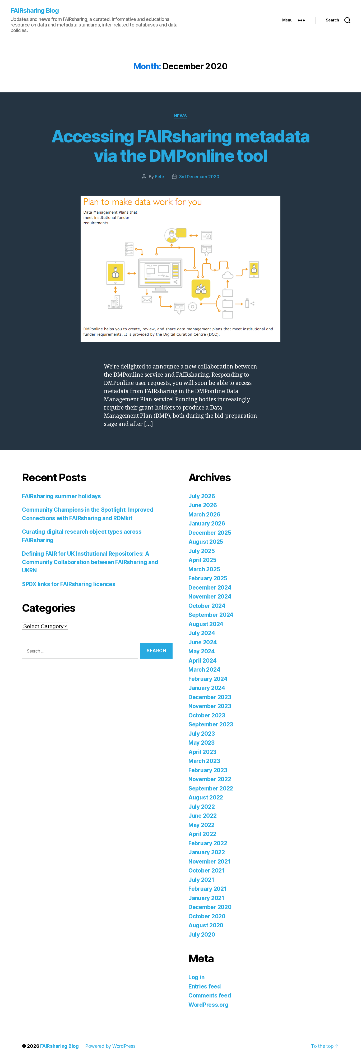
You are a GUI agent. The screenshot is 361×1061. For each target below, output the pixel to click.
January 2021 (206, 898)
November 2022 (209, 779)
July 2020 (201, 934)
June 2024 (202, 642)
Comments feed (209, 995)
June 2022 (202, 815)
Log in (196, 977)
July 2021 (201, 879)
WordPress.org (208, 1004)
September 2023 (210, 724)
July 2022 (201, 806)
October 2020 (206, 916)
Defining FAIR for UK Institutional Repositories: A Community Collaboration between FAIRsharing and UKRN (90, 562)
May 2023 (201, 742)
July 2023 (201, 733)
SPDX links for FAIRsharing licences (68, 584)
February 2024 (208, 679)
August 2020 (205, 925)
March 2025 (204, 569)
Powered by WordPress (110, 1046)
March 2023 (204, 761)
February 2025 (207, 578)
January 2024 (206, 688)
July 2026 (201, 496)
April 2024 (202, 660)
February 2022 (207, 843)
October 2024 (206, 606)
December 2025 (209, 532)
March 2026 (204, 514)
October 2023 (206, 715)
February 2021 (207, 888)
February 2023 (207, 770)
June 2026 (202, 505)
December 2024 (210, 587)
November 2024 (210, 596)
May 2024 (201, 651)
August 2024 (205, 624)
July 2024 (201, 633)
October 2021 (206, 870)
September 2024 (210, 615)
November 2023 (209, 706)
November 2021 (209, 861)
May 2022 (201, 825)
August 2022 (205, 797)
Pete (159, 176)
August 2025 (205, 541)
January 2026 (206, 523)
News (180, 116)
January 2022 (206, 852)
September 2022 (210, 788)
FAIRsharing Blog (35, 10)
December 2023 (209, 697)
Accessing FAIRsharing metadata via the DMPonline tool (180, 146)
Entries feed (204, 986)
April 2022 (202, 834)
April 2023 (202, 752)
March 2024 (204, 669)
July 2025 (201, 551)
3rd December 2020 (199, 176)
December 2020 (210, 907)
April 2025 (202, 560)
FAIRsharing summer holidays (61, 496)
